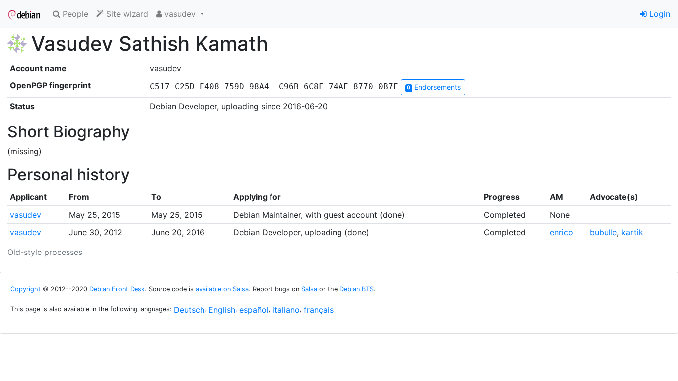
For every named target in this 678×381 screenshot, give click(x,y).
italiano (286, 310)
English (221, 310)
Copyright (25, 289)
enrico (561, 232)
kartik (632, 232)
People (74, 14)
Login (658, 14)
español (254, 310)
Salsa (309, 289)
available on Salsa (222, 289)
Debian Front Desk (117, 289)
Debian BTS (356, 289)
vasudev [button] (180, 14)
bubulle (603, 232)
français (319, 310)
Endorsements (434, 87)
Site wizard (126, 14)
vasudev (25, 215)
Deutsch (189, 310)
